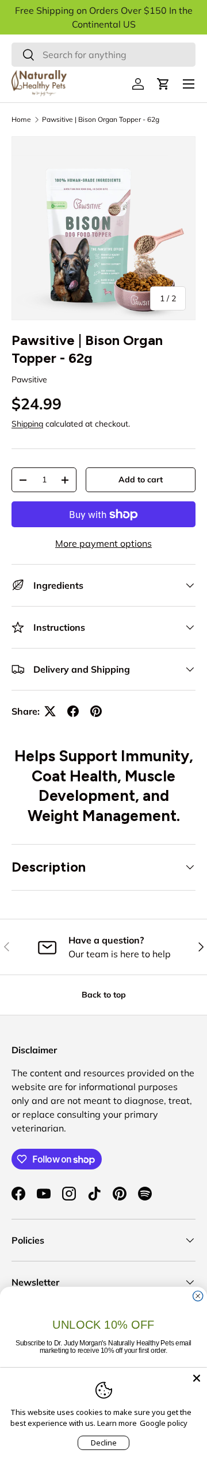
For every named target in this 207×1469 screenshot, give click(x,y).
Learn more (117, 1423)
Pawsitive (29, 379)
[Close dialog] (198, 1296)
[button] (163, 84)
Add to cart (140, 479)
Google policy (163, 1423)
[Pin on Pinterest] (96, 711)
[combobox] (103, 55)
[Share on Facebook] (73, 711)
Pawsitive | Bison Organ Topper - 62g (100, 119)
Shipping (27, 424)
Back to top (104, 994)
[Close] (196, 1378)
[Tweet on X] (50, 711)
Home (21, 119)
